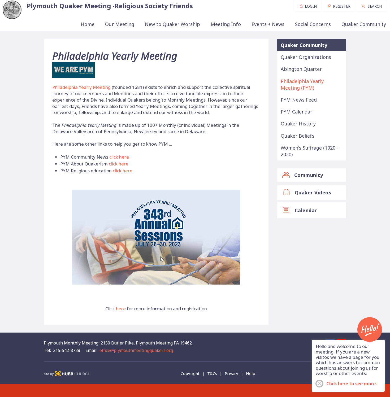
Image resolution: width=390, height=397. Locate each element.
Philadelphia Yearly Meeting (81, 87)
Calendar (306, 210)
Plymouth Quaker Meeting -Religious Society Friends (110, 5)
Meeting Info (226, 24)
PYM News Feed (299, 100)
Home (87, 24)
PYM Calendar (296, 111)
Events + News (268, 24)
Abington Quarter (301, 69)
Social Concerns (313, 24)
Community (308, 175)
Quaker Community (363, 24)
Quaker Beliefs (297, 136)
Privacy (231, 373)
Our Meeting (119, 24)
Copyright (190, 373)
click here (119, 157)
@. (136, 350)
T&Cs (212, 373)
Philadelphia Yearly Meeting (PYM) (302, 84)
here (121, 309)
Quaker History (298, 123)
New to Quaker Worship (172, 24)
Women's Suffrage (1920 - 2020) (309, 151)
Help (250, 373)
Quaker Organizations (306, 57)
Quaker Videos (313, 192)
